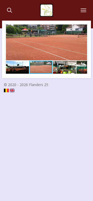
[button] (82, 29)
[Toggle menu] (83, 10)
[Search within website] (9, 10)
